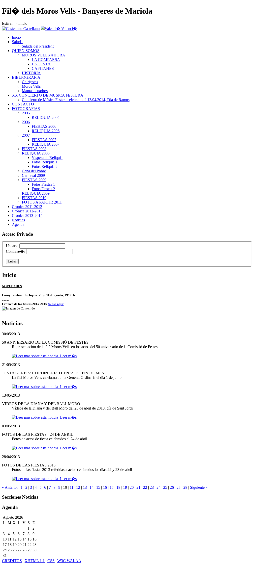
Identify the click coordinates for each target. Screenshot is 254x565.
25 (165, 487)
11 (71, 487)
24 (158, 487)
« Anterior (10, 487)
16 (105, 487)
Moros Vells (31, 86)
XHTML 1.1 (35, 561)
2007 (26, 135)
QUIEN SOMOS (25, 51)
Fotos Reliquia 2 (45, 166)
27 (179, 487)
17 (112, 487)
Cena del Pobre (34, 171)
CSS (51, 561)
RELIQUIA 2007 (46, 144)
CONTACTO (23, 104)
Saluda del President (38, 46)
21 (138, 487)
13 (85, 487)
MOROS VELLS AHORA (43, 55)
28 (185, 487)
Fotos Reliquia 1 (45, 162)
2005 (26, 113)
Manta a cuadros (35, 91)
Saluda (17, 42)
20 (132, 487)
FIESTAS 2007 (44, 140)
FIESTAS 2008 (34, 149)
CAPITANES (43, 68)
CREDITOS (12, 561)
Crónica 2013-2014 (27, 215)
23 (152, 487)
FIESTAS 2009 (34, 180)
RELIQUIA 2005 (46, 117)
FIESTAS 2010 (34, 198)
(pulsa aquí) (56, 304)
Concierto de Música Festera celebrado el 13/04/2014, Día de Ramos (75, 100)
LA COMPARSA (46, 59)
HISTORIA (31, 73)
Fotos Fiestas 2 (43, 189)
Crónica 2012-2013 (27, 211)
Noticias (18, 220)
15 (98, 487)
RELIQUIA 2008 (36, 153)
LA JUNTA (41, 64)
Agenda (18, 224)
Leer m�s (67, 356)
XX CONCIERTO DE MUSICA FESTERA (47, 95)
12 (78, 487)
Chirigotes (30, 82)
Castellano (31, 28)
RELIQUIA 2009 (36, 193)
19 (125, 487)
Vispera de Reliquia (47, 157)
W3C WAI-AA (69, 561)
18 (118, 487)
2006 (26, 122)
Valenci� (68, 28)
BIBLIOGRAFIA (26, 77)
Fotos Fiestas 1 (43, 184)
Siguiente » (199, 487)
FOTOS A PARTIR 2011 (42, 202)
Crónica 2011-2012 (27, 207)
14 (92, 487)
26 (172, 487)
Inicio (16, 37)
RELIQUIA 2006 (46, 131)
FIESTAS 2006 (44, 126)
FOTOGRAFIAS (26, 108)
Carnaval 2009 (33, 175)
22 (145, 487)
